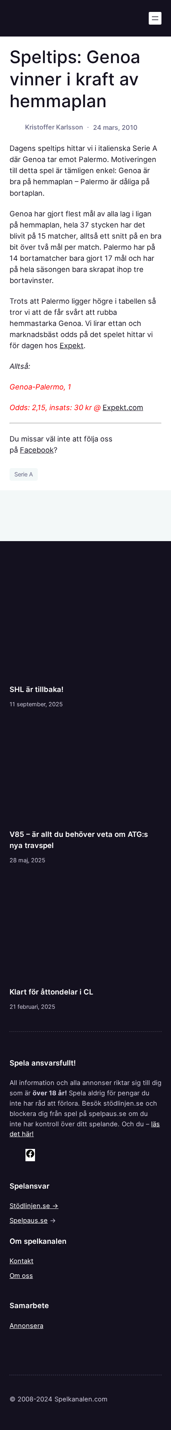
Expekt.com (123, 407)
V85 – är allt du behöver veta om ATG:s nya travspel (79, 840)
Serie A (23, 474)
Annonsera (26, 1326)
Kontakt (21, 1261)
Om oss (21, 1276)
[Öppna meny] (155, 18)
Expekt (72, 345)
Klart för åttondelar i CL (51, 991)
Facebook (37, 449)
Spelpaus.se (29, 1220)
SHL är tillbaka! (37, 689)
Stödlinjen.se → (34, 1206)
